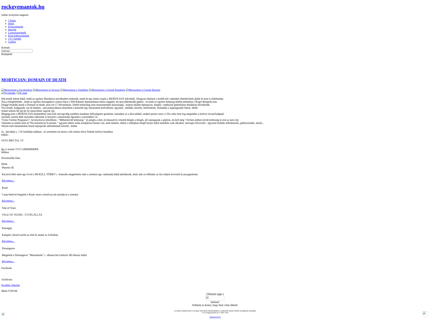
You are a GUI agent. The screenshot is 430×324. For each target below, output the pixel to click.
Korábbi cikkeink (10, 285)
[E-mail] (22, 93)
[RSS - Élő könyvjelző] (3, 314)
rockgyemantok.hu (23, 7)
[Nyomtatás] (8, 93)
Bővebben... (8, 180)
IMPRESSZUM (215, 317)
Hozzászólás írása (10, 158)
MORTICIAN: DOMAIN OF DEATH (33, 80)
